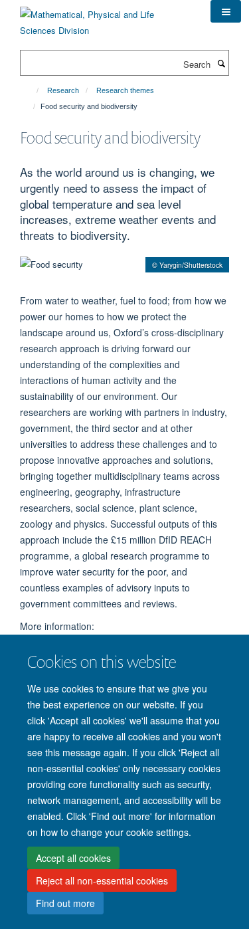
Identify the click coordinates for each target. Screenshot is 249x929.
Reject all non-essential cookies (102, 880)
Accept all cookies (73, 858)
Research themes (125, 90)
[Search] (221, 63)
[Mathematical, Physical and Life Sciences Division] (105, 17)
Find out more (65, 903)
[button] (225, 11)
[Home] (31, 90)
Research (63, 90)
